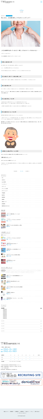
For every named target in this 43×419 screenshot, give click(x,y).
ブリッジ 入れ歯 (5, 188)
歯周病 (3, 199)
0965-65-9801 (9, 351)
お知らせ (3, 179)
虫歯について (4, 201)
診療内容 (16, 411)
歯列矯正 (3, 197)
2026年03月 (5, 315)
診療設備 (21, 411)
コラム (31, 411)
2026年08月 (5, 309)
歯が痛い (3, 195)
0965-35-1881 (9, 349)
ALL (2, 177)
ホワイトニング (4, 190)
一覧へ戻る (21, 171)
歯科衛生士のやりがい (6, 205)
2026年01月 (5, 318)
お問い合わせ (37, 411)
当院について (6, 411)
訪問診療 (3, 203)
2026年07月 (5, 310)
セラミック (4, 186)
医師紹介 (11, 411)
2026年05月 (5, 313)
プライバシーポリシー (22, 413)
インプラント (4, 184)
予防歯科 (3, 192)
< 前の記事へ (15, 171)
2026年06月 (5, 311)
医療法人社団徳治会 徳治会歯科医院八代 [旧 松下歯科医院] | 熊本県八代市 (7, 2)
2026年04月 (5, 314)
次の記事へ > (28, 171)
